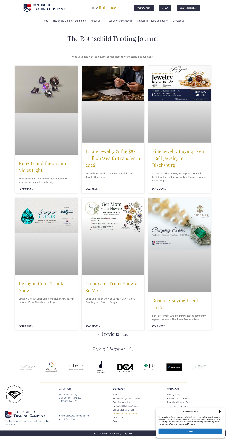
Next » (125, 335)
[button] (220, 411)
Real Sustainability (121, 402)
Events (116, 421)
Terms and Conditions (177, 406)
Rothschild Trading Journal (151, 20)
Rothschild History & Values (126, 406)
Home (45, 20)
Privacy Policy (173, 394)
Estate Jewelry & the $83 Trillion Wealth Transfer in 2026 (113, 158)
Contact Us (178, 20)
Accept (190, 431)
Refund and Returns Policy (179, 402)
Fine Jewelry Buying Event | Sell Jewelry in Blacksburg (179, 158)
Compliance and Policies (178, 398)
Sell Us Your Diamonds (120, 20)
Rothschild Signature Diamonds (69, 20)
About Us (95, 20)
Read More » (26, 189)
